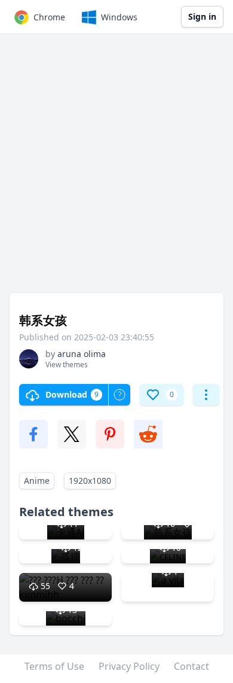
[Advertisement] (116, 169)
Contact (191, 666)
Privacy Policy (129, 666)
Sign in (202, 16)
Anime (37, 480)
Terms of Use (54, 666)
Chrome (49, 17)
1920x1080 (90, 480)
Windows (119, 17)
